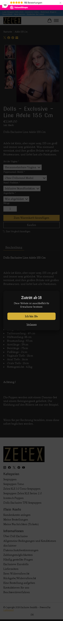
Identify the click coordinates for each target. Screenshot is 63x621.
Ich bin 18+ (31, 316)
